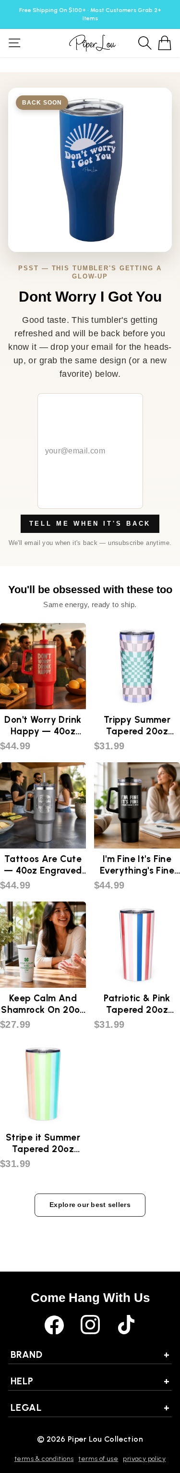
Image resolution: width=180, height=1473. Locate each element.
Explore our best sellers (90, 1204)
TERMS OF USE (98, 1459)
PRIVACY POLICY (144, 1459)
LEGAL (90, 1407)
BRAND (90, 1354)
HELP (90, 1381)
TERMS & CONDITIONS (43, 1459)
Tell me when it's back (90, 523)
